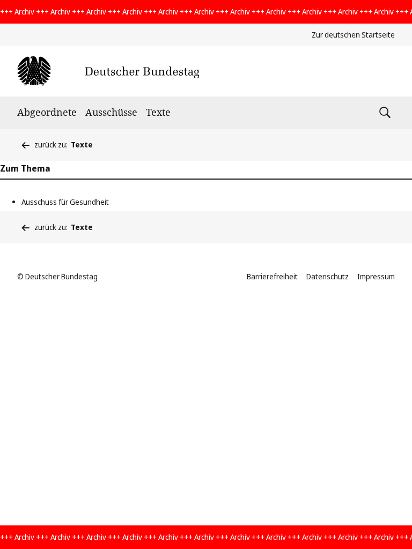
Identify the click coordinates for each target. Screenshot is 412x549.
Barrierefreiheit (272, 276)
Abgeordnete (47, 112)
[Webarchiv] (108, 71)
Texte (158, 112)
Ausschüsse (111, 112)
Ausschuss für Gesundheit (65, 202)
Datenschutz (327, 276)
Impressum (376, 276)
